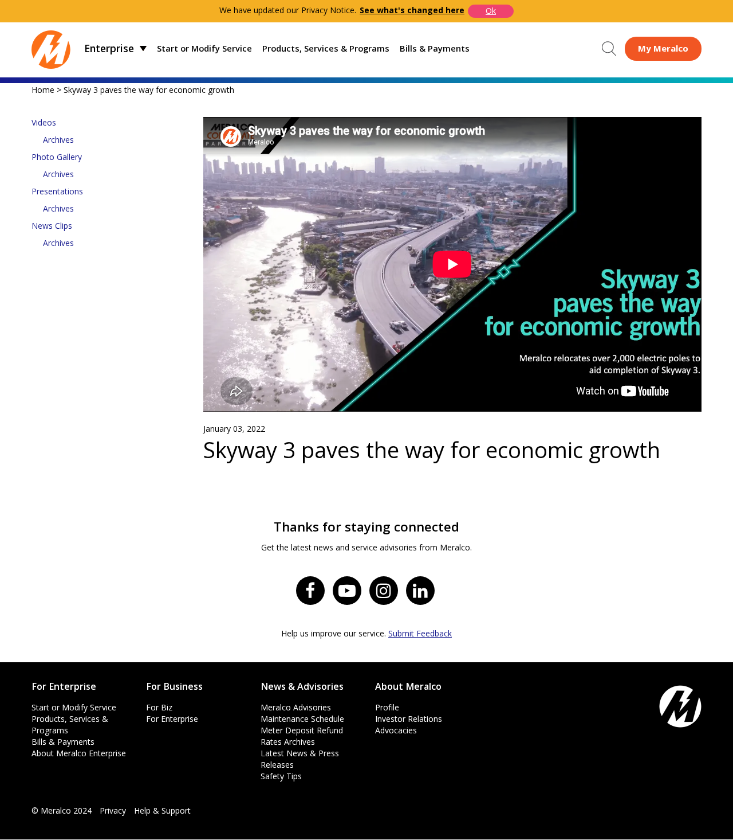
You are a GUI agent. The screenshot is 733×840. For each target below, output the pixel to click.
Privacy (113, 810)
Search (609, 48)
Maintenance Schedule (302, 718)
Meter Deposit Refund (302, 730)
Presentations (57, 191)
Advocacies (396, 730)
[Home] (50, 48)
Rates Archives (288, 741)
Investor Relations (408, 718)
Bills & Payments (435, 48)
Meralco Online (663, 48)
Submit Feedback (420, 633)
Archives (58, 139)
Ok (491, 10)
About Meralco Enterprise (78, 753)
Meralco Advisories (296, 707)
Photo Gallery (56, 156)
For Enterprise (172, 718)
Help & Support (162, 810)
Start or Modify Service (204, 48)
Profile (387, 707)
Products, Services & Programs (325, 48)
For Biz (159, 707)
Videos (43, 122)
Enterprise (109, 48)
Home (42, 89)
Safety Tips (281, 776)
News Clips (51, 225)
